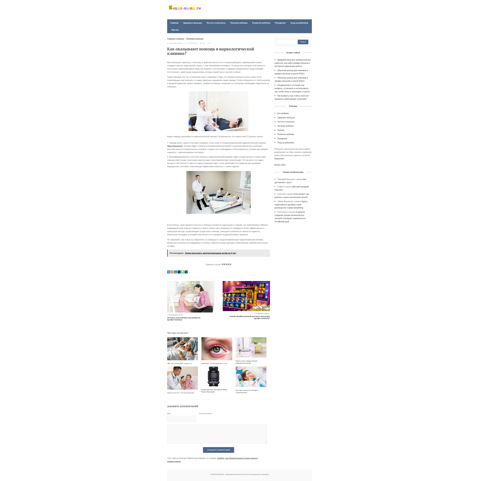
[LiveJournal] (186, 271)
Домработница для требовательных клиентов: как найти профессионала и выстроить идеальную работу (293, 62)
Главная (174, 22)
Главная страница (175, 38)
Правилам (279, 158)
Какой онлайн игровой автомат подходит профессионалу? (250, 317)
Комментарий (205, 413)
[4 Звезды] (228, 264)
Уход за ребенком (299, 22)
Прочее (175, 29)
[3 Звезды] (226, 264)
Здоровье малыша (192, 22)
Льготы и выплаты (216, 22)
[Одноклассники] (172, 271)
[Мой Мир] (175, 271)
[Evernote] (182, 271)
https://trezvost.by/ (175, 145)
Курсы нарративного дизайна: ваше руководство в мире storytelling (291, 204)
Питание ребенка (238, 22)
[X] (179, 271)
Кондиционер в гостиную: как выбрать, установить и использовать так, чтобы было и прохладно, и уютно (292, 88)
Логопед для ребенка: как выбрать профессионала (183, 319)
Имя (169, 413)
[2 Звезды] (224, 264)
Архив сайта (280, 164)
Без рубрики (283, 113)
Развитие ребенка (261, 22)
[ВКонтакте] (168, 271)
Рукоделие (280, 22)
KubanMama (185, 10)
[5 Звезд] (230, 264)
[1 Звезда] (222, 264)
